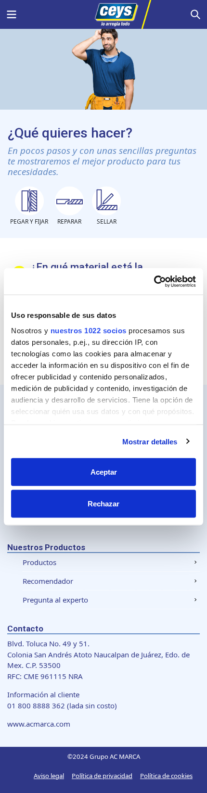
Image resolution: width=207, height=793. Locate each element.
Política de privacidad (102, 775)
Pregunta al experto (55, 599)
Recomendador (48, 581)
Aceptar (104, 472)
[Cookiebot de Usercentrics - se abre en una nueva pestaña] (154, 281)
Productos (39, 562)
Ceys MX (103, 14)
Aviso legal (49, 775)
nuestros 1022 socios (89, 330)
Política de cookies (166, 775)
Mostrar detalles (150, 441)
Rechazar (103, 503)
